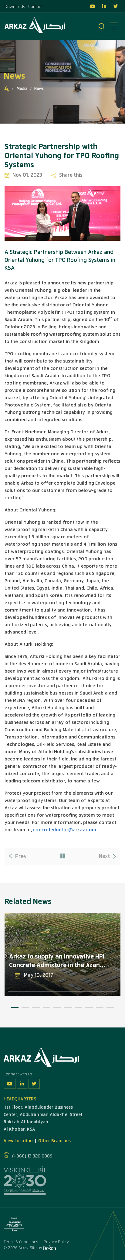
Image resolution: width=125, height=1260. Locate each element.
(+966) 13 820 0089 (32, 1156)
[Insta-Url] (9, 1084)
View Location (18, 1140)
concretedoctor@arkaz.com (64, 829)
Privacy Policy (56, 1242)
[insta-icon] (95, 6)
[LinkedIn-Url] (22, 1084)
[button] (15, 1007)
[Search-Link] (102, 27)
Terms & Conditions (21, 1242)
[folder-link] (62, 856)
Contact (35, 7)
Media (22, 88)
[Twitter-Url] (34, 1084)
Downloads (15, 7)
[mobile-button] (114, 26)
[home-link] (6, 89)
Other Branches (54, 1140)
